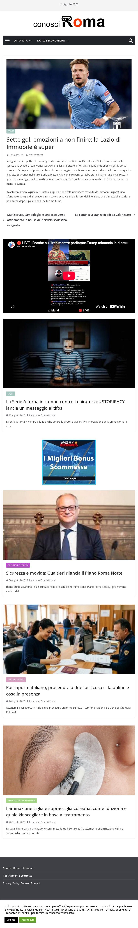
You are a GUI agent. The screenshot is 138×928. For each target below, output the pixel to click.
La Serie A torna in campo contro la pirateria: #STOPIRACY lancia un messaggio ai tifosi (65, 405)
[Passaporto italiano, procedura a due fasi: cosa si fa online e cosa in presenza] (69, 639)
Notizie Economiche (51, 40)
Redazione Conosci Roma (42, 415)
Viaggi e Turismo (16, 679)
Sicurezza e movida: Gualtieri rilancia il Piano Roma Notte (64, 573)
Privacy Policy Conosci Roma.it (21, 883)
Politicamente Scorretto (17, 875)
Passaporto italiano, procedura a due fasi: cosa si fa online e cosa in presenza (67, 690)
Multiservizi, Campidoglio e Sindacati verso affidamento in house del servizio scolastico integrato (37, 220)
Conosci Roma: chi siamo (18, 868)
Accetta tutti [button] (28, 919)
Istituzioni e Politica (18, 565)
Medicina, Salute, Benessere (21, 800)
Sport (11, 131)
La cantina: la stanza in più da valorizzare (103, 215)
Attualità (20, 40)
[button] (29, 40)
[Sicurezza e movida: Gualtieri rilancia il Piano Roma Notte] (69, 525)
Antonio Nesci (36, 154)
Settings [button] (11, 919)
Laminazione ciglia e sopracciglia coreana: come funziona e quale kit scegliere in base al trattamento (66, 811)
